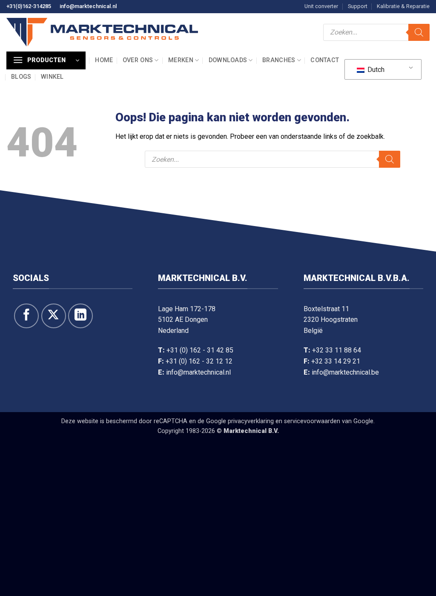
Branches (278, 60)
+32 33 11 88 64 (336, 350)
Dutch (375, 70)
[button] (46, 60)
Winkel (52, 76)
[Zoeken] (419, 32)
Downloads (228, 60)
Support (357, 6)
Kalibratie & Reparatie (403, 6)
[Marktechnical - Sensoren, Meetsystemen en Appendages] (102, 32)
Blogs (21, 76)
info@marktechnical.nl (88, 6)
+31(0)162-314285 (28, 6)
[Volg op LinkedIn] (80, 316)
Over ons (138, 60)
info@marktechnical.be (345, 372)
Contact (324, 60)
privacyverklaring (251, 421)
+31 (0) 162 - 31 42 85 (199, 350)
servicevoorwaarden (312, 421)
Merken (180, 60)
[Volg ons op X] (53, 316)
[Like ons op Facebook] (26, 316)
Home (104, 60)
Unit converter (321, 6)
